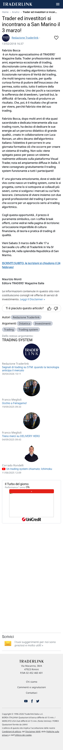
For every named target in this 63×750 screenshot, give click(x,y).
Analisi (15, 12)
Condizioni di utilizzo (11, 731)
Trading (9, 329)
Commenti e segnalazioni (31, 687)
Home (5, 12)
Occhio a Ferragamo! (14, 403)
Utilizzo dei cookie (23, 735)
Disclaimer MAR (32, 731)
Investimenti (43, 323)
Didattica (24, 323)
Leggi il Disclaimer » (32, 299)
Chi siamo (31, 681)
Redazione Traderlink (25, 37)
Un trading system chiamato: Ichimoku (29, 469)
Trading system (28, 329)
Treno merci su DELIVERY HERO (21, 436)
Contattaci (31, 692)
